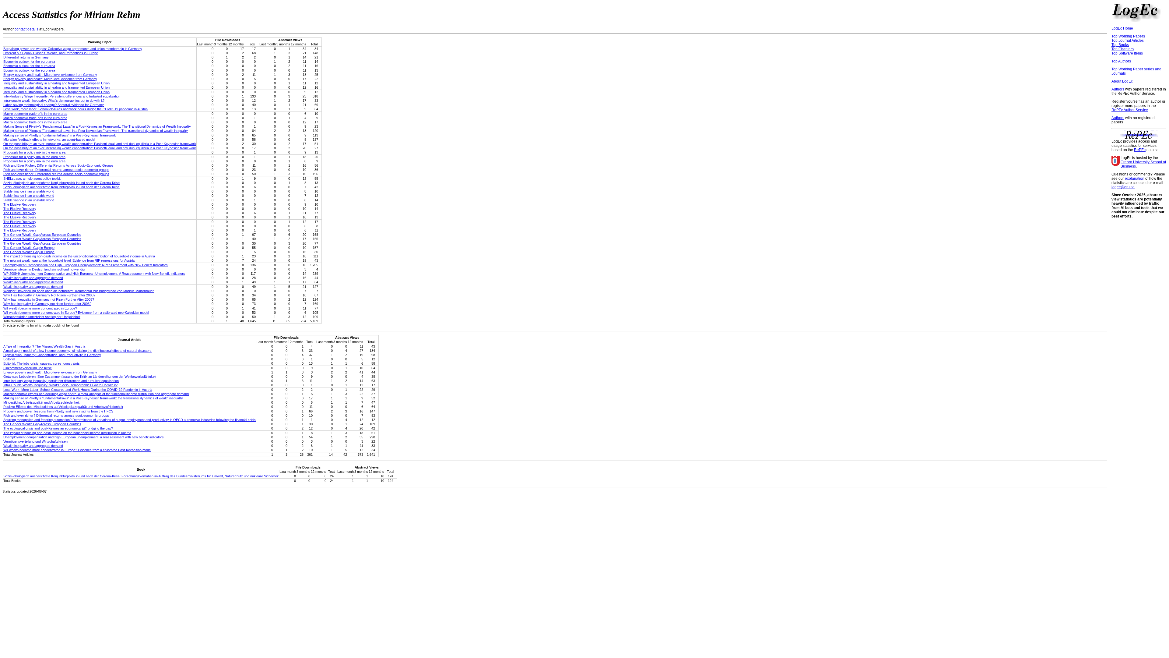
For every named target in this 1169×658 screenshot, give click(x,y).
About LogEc (1122, 81)
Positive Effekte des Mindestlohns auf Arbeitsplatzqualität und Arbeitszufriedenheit (63, 407)
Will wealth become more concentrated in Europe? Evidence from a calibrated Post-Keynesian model (77, 450)
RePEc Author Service (1129, 110)
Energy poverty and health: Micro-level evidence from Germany (50, 74)
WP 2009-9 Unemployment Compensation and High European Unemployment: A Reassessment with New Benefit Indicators (94, 273)
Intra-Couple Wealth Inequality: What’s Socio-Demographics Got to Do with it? (60, 385)
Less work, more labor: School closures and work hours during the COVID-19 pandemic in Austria (75, 109)
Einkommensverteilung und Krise (27, 368)
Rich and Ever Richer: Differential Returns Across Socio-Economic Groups (58, 165)
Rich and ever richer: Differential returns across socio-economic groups (56, 170)
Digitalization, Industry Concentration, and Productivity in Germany (52, 355)
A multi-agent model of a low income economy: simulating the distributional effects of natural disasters (77, 350)
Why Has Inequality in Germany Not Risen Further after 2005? (49, 295)
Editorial (9, 359)
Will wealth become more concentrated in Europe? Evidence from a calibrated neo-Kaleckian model (76, 312)
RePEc (1140, 150)
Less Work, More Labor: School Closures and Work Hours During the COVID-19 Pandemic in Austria (77, 389)
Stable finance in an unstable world (28, 191)
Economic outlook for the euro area (29, 61)
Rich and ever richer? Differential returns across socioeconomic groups (56, 415)
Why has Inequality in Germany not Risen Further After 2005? (48, 299)
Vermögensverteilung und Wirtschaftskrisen (35, 441)
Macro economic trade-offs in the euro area (35, 113)
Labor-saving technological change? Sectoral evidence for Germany (53, 105)
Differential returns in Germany (26, 57)
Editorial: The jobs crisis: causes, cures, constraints (41, 363)
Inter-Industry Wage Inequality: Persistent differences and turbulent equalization (61, 96)
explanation (1134, 178)
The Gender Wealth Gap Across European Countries (42, 234)
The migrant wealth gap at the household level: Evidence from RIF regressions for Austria (69, 260)
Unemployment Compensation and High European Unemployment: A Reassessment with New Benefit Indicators (85, 265)
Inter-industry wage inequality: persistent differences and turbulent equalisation (61, 381)
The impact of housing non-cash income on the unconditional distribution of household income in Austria (79, 256)
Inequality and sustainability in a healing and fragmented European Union (56, 83)
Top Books (1120, 45)
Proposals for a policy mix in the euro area (34, 152)
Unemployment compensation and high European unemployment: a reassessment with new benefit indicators (83, 437)
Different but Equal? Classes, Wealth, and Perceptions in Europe (50, 53)
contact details (26, 29)
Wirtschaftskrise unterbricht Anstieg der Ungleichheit (41, 317)
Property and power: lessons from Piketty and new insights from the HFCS (58, 411)
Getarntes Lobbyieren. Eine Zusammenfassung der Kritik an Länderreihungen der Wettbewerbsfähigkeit (79, 376)
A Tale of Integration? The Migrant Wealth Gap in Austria (44, 346)
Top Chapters (1122, 49)
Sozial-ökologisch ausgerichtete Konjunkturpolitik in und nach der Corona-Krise (61, 183)
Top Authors (1121, 61)
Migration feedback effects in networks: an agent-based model (49, 139)
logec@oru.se (1123, 187)
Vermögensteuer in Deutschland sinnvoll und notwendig (44, 269)
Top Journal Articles (1127, 40)
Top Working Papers (1128, 36)
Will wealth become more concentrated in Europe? (40, 308)
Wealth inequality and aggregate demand (33, 278)
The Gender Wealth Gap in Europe (28, 247)
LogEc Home (1122, 28)
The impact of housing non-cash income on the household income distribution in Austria (67, 433)
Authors (1117, 89)
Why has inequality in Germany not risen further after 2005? (47, 304)
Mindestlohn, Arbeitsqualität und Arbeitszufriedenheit (41, 402)
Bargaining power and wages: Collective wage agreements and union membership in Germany (72, 49)
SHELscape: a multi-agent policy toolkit (32, 178)
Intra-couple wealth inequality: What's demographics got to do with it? (53, 100)
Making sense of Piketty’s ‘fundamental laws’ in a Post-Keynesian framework (59, 135)
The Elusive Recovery (19, 204)
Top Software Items (1127, 53)
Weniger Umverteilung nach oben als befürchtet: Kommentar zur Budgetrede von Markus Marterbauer (78, 291)
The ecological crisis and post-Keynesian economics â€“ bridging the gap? (58, 428)
